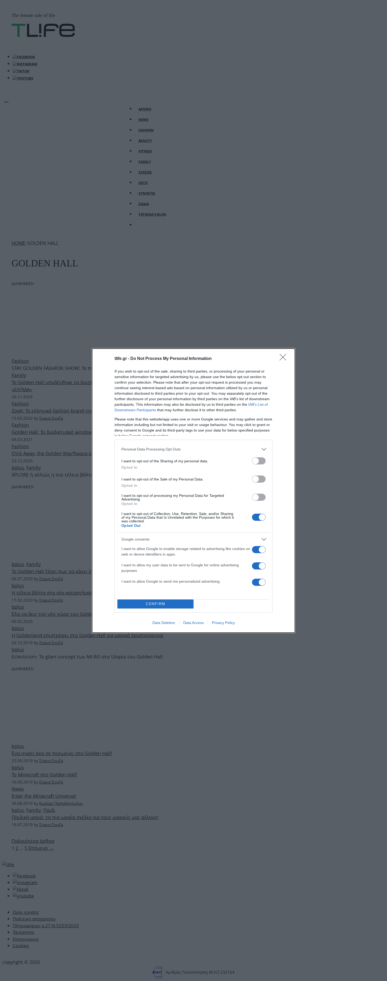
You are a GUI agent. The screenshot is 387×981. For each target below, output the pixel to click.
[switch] (259, 460)
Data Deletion (163, 623)
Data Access (193, 623)
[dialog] (193, 491)
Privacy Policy (223, 623)
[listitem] (193, 449)
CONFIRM (155, 604)
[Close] (285, 359)
